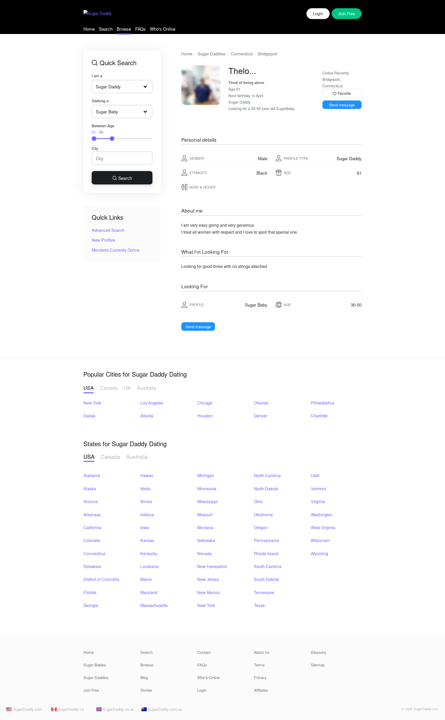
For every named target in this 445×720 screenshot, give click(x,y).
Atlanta (146, 416)
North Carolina (267, 475)
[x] (394, 710)
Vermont (318, 489)
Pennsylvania (266, 540)
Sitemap (318, 664)
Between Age (103, 129)
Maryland (148, 592)
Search (106, 29)
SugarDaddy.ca (70, 709)
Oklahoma (263, 515)
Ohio (258, 501)
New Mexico (208, 592)
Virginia (318, 501)
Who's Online (162, 29)
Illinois (146, 501)
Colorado (91, 540)
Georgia (90, 605)
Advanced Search (108, 230)
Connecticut (242, 54)
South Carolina (267, 566)
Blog (144, 677)
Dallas (89, 416)
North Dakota (266, 489)
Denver (260, 416)
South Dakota (266, 579)
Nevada (204, 553)
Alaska (89, 489)
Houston (205, 416)
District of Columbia (101, 579)
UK (127, 387)
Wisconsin (320, 540)
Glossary (318, 652)
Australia (146, 387)
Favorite (344, 93)
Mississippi (207, 501)
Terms (259, 664)
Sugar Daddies (211, 54)
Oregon (261, 527)
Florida (89, 592)
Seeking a (100, 100)
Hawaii (146, 475)
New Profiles (103, 240)
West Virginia (323, 527)
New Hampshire (212, 566)
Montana (205, 527)
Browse (124, 29)
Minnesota (206, 489)
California (92, 527)
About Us (262, 652)
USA (88, 387)
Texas (259, 605)
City (95, 148)
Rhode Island (266, 553)
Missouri (205, 515)
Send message (342, 104)
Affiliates (261, 690)
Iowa (144, 527)
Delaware (92, 566)
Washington (321, 515)
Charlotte (319, 416)
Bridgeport (267, 54)
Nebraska (206, 540)
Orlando (261, 403)
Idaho (145, 489)
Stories (146, 690)
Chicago (205, 403)
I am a (97, 75)
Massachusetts (154, 605)
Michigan (205, 475)
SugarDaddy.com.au (164, 709)
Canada (109, 387)
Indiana (147, 515)
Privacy (260, 677)
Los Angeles (151, 403)
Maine (146, 579)
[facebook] (385, 710)
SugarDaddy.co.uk (118, 709)
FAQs (140, 29)
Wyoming (319, 553)
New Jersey (208, 579)
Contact (203, 652)
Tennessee (264, 592)
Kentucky (148, 553)
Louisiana (149, 566)
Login (318, 13)
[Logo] (97, 14)
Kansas (147, 540)
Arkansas (92, 515)
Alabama (91, 475)
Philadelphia (322, 403)
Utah (315, 475)
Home (89, 29)
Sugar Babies (94, 664)
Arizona (90, 501)
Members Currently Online (116, 250)
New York (92, 403)
